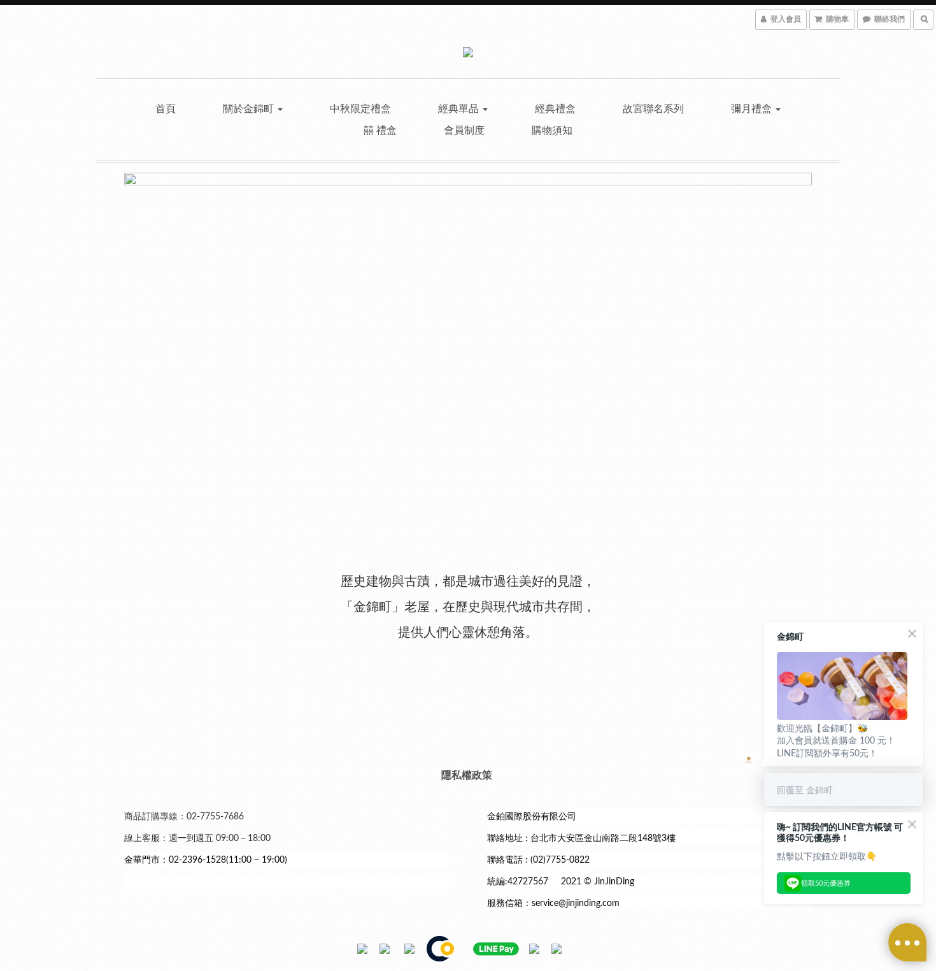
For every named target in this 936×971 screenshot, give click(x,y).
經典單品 (459, 109)
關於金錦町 (249, 109)
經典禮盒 (555, 109)
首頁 (165, 109)
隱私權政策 (466, 775)
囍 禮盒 (380, 131)
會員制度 (464, 131)
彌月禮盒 (752, 109)
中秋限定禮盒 (360, 109)
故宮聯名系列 (653, 109)
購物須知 (552, 131)
